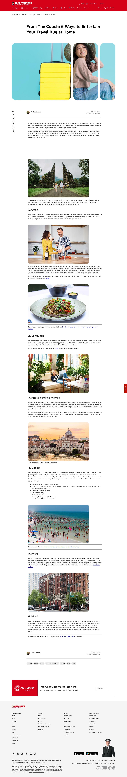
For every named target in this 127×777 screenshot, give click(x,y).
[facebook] (13, 754)
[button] (125, 388)
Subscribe (66, 735)
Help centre (92, 715)
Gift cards (66, 718)
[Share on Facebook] (13, 114)
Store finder (92, 724)
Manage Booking (94, 718)
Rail (13, 732)
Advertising (41, 729)
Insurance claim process (96, 732)
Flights (17, 8)
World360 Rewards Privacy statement (105, 763)
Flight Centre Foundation (44, 724)
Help (101, 3)
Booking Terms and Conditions (36, 772)
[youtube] (31, 754)
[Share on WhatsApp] (13, 123)
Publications (15, 737)
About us (40, 715)
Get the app (84, 3)
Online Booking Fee (40, 769)
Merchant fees (48, 770)
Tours (56, 8)
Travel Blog (15, 740)
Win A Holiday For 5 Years (67, 637)
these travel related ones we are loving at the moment (62, 547)
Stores (100, 8)
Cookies (91, 729)
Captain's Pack (68, 715)
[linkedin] (26, 754)
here (47, 278)
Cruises (64, 8)
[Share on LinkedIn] (13, 131)
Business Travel (16, 735)
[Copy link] (13, 127)
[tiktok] (22, 754)
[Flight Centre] (18, 707)
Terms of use (111, 760)
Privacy (91, 726)
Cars (80, 8)
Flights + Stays (38, 8)
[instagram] (18, 754)
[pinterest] (35, 754)
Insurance (66, 724)
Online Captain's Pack (69, 726)
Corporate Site (42, 718)
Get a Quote (93, 3)
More (85, 8)
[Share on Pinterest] (13, 118)
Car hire (14, 724)
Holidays (25, 8)
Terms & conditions (102, 760)
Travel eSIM (67, 729)
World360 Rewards (69, 732)
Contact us (92, 721)
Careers (40, 721)
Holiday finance (68, 721)
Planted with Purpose (43, 726)
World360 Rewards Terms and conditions (82, 763)
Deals (72, 8)
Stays (48, 8)
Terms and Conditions (17, 766)
